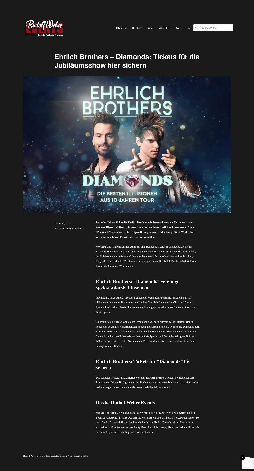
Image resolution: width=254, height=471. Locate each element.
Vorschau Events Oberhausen (69, 228)
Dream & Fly (168, 321)
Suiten (150, 28)
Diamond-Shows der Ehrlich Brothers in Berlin (135, 422)
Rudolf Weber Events (33, 456)
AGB (85, 456)
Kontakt (137, 28)
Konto (179, 28)
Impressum (75, 456)
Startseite (148, 432)
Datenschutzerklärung (56, 456)
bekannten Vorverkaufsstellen (124, 326)
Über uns (121, 28)
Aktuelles (165, 28)
